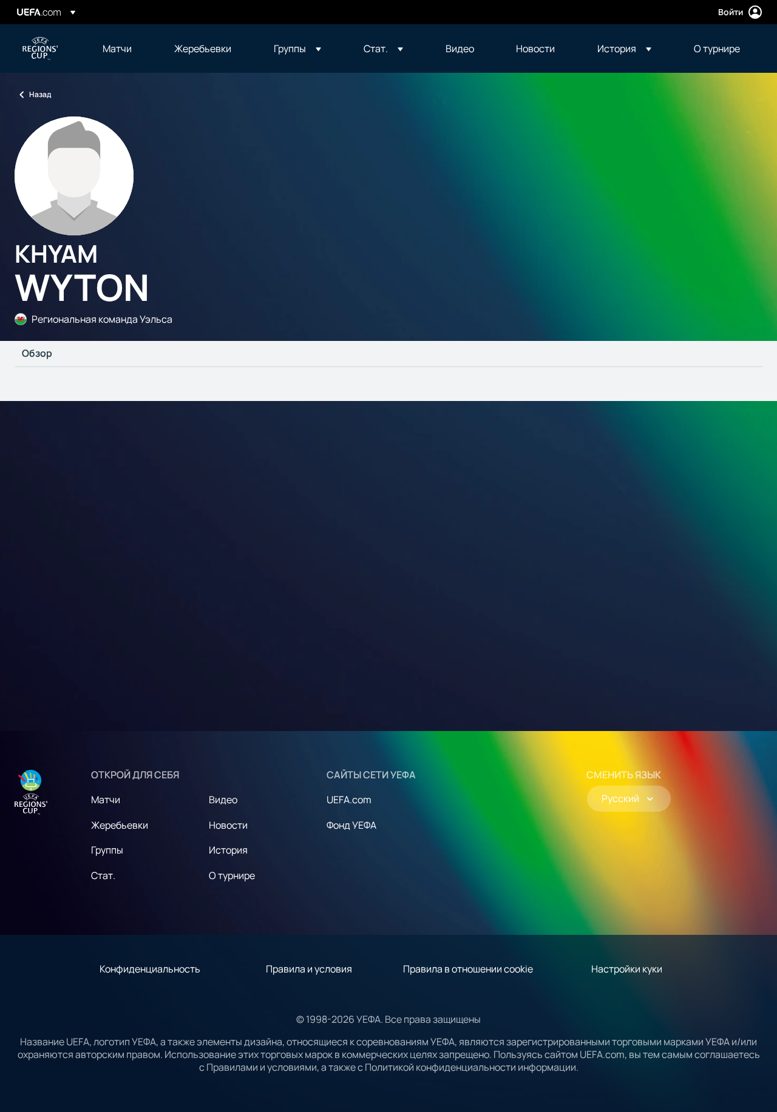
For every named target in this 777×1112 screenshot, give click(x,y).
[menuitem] (123, 48)
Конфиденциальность (150, 969)
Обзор (37, 353)
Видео (223, 799)
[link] (117, 48)
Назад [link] (40, 94)
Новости (228, 825)
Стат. (103, 875)
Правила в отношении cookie (468, 969)
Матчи (105, 799)
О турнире (232, 875)
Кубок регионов (40, 48)
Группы (107, 850)
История (228, 850)
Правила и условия (309, 969)
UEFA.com (349, 799)
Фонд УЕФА (351, 825)
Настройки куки (626, 969)
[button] (297, 48)
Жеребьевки (119, 825)
